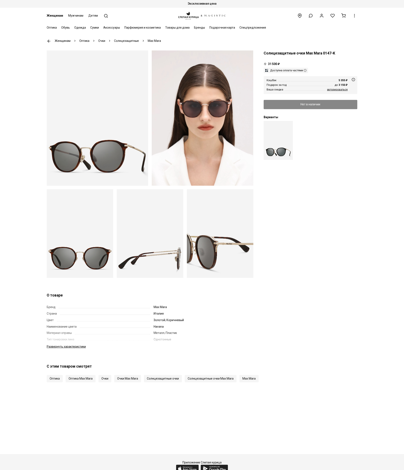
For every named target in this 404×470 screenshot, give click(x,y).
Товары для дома (177, 27)
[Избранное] (332, 16)
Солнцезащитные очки (163, 378)
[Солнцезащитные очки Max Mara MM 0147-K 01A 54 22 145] (278, 140)
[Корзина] (343, 16)
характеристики (66, 346)
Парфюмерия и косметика (142, 27)
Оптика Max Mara (81, 378)
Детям (93, 15)
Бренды (199, 27)
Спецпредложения (252, 27)
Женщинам (55, 15)
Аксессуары (111, 27)
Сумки (94, 27)
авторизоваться (337, 89)
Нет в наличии (310, 104)
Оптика (52, 27)
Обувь (65, 27)
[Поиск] (106, 16)
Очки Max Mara (127, 378)
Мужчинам (75, 15)
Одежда (80, 27)
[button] (311, 16)
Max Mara (249, 378)
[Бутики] (300, 16)
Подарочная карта (222, 27)
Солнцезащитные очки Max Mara (211, 378)
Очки (104, 378)
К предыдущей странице (49, 41)
